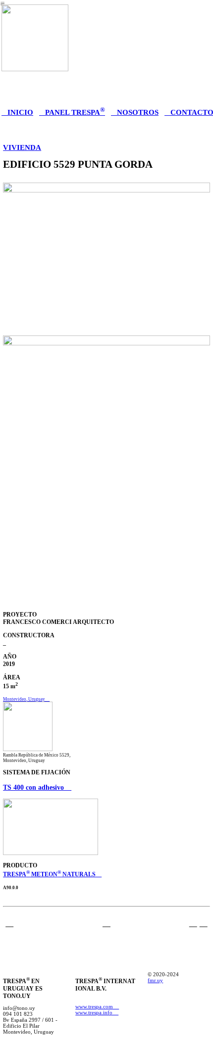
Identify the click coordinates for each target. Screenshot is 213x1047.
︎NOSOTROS (135, 112)
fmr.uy (155, 980)
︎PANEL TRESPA (72, 112)
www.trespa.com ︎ (97, 1006)
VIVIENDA (22, 147)
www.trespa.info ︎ (96, 1012)
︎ (9, 921)
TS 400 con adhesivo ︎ (37, 787)
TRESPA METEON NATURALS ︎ (52, 874)
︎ (106, 921)
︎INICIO (17, 112)
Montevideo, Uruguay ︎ (26, 699)
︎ (204, 921)
